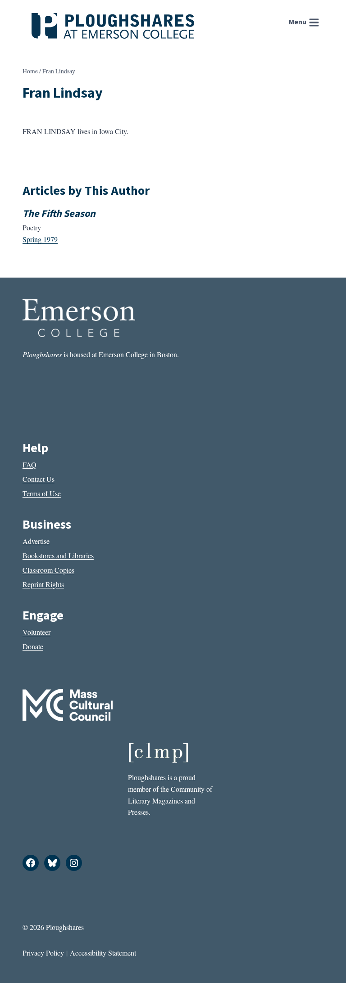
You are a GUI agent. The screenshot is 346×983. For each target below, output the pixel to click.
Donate (33, 646)
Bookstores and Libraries (58, 555)
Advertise (36, 541)
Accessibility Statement (103, 952)
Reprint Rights (43, 584)
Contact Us (39, 479)
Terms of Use (42, 493)
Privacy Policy (43, 952)
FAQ (29, 464)
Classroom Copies (48, 570)
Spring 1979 (40, 239)
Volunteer (36, 632)
